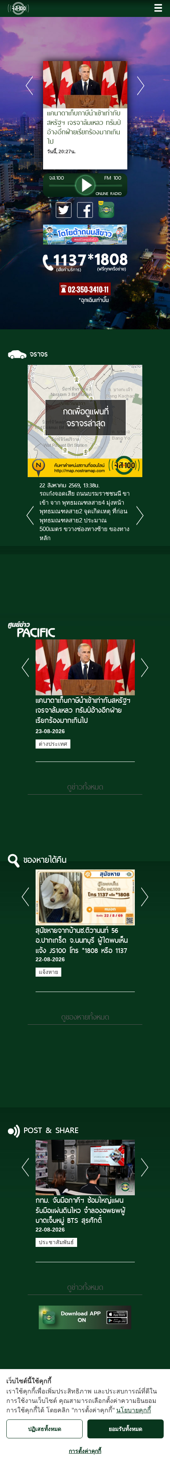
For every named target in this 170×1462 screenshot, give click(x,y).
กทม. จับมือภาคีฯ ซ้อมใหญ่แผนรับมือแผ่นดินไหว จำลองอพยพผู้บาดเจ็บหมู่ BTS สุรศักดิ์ (80, 1210)
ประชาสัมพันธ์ (56, 1242)
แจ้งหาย (48, 972)
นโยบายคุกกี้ (133, 1410)
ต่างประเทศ (53, 744)
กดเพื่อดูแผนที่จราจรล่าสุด (86, 417)
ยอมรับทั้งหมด (125, 1428)
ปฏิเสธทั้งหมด (44, 1428)
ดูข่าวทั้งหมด (85, 787)
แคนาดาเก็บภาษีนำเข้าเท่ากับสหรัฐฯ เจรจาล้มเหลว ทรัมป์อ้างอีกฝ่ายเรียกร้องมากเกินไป (84, 127)
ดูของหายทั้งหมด (85, 1017)
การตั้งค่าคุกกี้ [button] (85, 1450)
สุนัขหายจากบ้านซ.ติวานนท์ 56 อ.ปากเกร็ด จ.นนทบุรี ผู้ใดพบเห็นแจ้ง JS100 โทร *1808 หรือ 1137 (82, 940)
